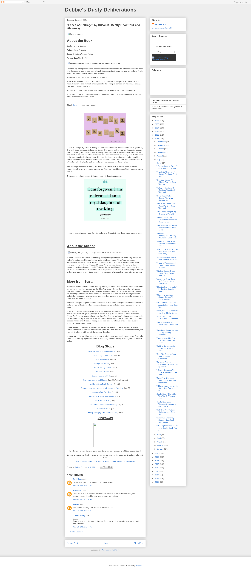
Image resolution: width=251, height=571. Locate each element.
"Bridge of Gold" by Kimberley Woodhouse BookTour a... (166, 219)
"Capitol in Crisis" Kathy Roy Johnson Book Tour (167, 258)
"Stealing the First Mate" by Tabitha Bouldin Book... (166, 289)
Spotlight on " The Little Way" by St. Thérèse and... (166, 396)
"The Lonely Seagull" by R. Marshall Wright (166, 213)
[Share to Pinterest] (111, 467)
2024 (157, 128)
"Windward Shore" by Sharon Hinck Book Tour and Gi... (165, 420)
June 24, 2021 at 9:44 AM (82, 527)
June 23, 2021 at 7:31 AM (82, 486)
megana (76, 504)
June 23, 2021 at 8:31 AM (82, 511)
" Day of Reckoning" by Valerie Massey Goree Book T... (166, 372)
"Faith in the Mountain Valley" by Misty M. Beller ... (165, 348)
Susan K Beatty (79, 516)
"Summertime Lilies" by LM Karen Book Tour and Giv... (166, 340)
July (159, 159)
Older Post (139, 543)
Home (106, 543)
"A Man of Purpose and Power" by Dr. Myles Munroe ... (166, 265)
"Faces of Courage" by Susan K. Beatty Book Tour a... (166, 243)
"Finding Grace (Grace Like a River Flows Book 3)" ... (165, 273)
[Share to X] (106, 467)
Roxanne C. (77, 491)
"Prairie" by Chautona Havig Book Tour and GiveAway (166, 380)
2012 (157, 482)
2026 (157, 121)
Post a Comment (76, 532)
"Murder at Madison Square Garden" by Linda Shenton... (165, 297)
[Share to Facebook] (109, 467)
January (160, 449)
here (75, 105)
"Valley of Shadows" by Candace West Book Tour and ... (165, 190)
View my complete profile (162, 28)
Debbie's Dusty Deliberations (100, 10)
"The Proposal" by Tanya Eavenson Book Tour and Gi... (166, 227)
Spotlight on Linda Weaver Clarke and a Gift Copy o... (166, 404)
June (159, 163)
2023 (157, 131)
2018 (157, 460)
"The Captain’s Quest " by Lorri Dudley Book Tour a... (167, 428)
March (160, 442)
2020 (157, 453)
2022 (157, 135)
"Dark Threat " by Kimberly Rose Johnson (167, 317)
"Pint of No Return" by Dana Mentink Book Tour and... (165, 206)
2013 (157, 478)
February (161, 445)
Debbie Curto (160, 24)
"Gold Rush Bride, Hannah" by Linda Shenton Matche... (165, 198)
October (160, 149)
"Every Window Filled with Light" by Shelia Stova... (167, 312)
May (159, 435)
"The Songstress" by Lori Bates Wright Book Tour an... (167, 324)
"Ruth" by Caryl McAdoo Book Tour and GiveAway (166, 356)
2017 (157, 464)
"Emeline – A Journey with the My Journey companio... (167, 332)
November (161, 145)
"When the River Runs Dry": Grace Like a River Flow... (165, 281)
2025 (157, 124)
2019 (157, 457)
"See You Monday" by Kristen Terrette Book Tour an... (166, 182)
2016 (157, 468)
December (161, 142)
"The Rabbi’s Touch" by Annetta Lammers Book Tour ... (167, 305)
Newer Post (72, 543)
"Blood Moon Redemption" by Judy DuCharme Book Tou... (166, 235)
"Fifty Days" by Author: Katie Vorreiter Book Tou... (165, 412)
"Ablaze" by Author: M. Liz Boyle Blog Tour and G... (167, 388)
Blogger (138, 566)
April (159, 438)
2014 (157, 475)
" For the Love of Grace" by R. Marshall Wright (166, 167)
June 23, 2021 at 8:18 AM (82, 499)
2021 (157, 138)
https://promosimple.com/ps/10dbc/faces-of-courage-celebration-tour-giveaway (105, 461)
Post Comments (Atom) (110, 550)
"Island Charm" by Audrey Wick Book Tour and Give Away (167, 251)
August (160, 156)
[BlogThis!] (104, 467)
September (162, 152)
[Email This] (101, 467)
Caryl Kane (77, 479)
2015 (157, 471)
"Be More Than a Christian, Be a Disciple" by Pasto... (167, 364)
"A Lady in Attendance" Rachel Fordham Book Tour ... (166, 174)
